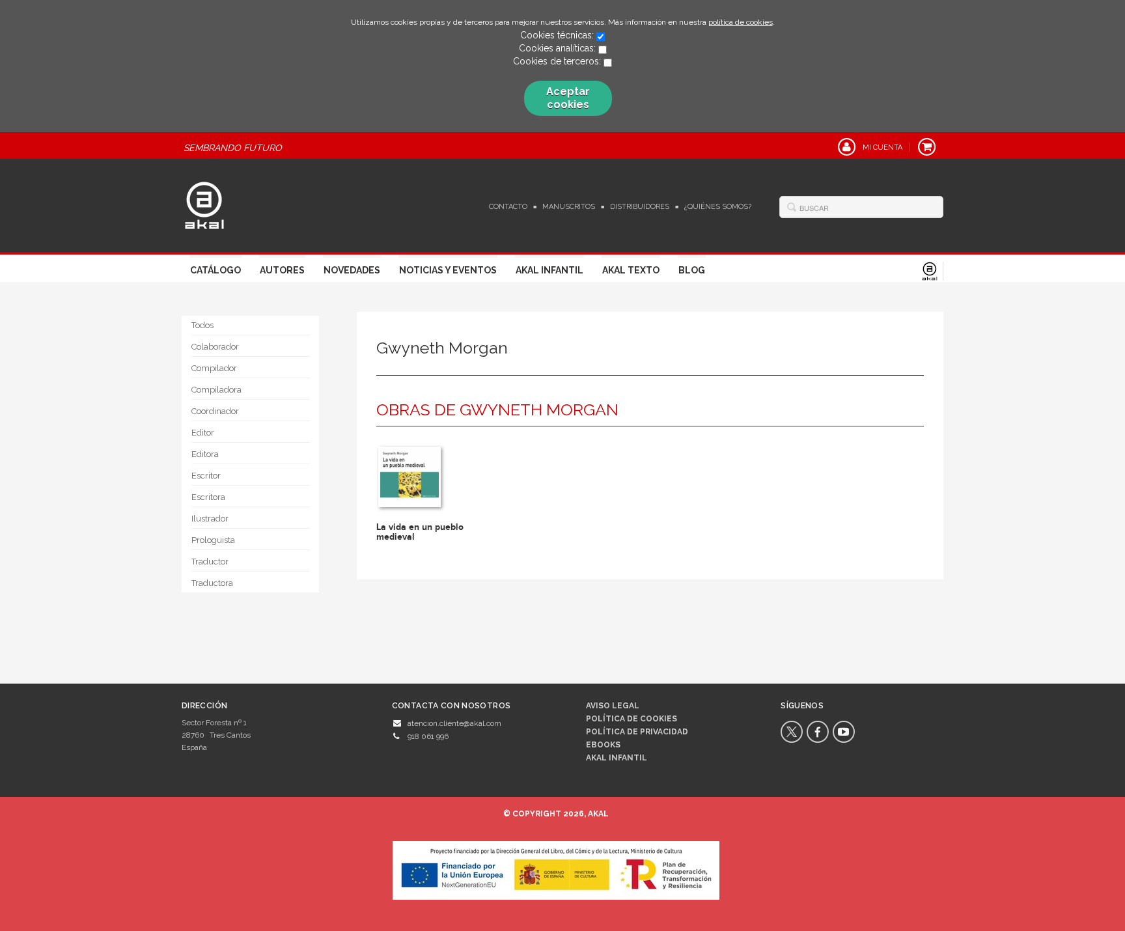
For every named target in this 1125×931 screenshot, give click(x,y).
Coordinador (215, 411)
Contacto (508, 206)
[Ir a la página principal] (204, 203)
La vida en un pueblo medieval (420, 531)
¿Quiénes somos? (717, 206)
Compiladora (216, 390)
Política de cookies (631, 718)
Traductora (212, 583)
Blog (691, 270)
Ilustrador (210, 518)
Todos (202, 325)
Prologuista (213, 540)
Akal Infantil (549, 270)
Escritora (208, 497)
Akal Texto (631, 270)
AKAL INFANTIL (616, 757)
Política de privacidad (637, 731)
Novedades (352, 270)
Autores (282, 270)
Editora (205, 454)
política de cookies (740, 22)
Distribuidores (639, 206)
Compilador (214, 368)
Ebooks (603, 744)
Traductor (210, 561)
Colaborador (215, 347)
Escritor (206, 475)
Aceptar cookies (568, 98)
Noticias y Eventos (448, 270)
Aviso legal (612, 705)
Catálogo (215, 270)
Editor (202, 433)
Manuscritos (568, 206)
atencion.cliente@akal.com (454, 723)
